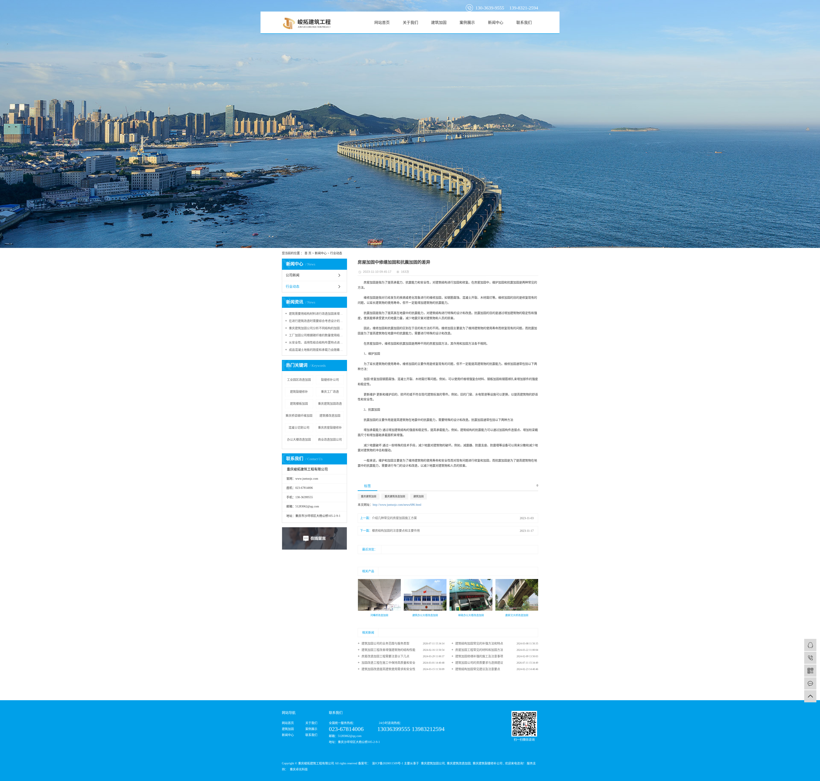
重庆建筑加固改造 (330, 403)
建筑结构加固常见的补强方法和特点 (478, 643)
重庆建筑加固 (368, 496)
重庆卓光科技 (298, 769)
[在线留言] (810, 683)
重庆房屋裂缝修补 (330, 427)
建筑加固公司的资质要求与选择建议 (478, 662)
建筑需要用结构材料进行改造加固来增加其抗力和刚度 (316, 313)
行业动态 (336, 253)
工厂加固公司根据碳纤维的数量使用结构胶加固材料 (316, 335)
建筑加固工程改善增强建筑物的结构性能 (388, 649)
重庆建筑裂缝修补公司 (487, 763)
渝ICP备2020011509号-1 (387, 763)
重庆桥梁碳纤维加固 (299, 415)
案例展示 (467, 23)
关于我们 (410, 23)
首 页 (308, 253)
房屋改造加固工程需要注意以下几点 (385, 656)
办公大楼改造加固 (299, 439)
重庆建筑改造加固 (395, 496)
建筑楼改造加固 (329, 415)
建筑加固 (439, 23)
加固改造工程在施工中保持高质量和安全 (388, 662)
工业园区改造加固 (299, 379)
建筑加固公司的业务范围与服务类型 (385, 643)
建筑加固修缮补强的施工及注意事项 (478, 656)
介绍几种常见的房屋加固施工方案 (394, 518)
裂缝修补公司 (330, 379)
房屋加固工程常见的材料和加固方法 (478, 649)
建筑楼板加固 (299, 403)
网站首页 (382, 23)
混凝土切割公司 (298, 427)
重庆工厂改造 (330, 391)
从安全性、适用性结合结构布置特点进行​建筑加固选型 (316, 342)
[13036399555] (810, 658)
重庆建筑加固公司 (433, 763)
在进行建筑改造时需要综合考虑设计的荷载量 (316, 321)
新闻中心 (495, 23)
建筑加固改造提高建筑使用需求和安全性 (388, 669)
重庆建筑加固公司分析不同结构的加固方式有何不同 (316, 328)
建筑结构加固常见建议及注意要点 (477, 669)
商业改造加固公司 (330, 439)
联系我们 (524, 23)
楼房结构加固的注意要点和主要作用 (396, 530)
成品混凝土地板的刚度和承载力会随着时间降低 (316, 349)
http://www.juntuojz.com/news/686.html (397, 504)
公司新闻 (292, 275)
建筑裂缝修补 (299, 391)
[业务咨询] (810, 645)
